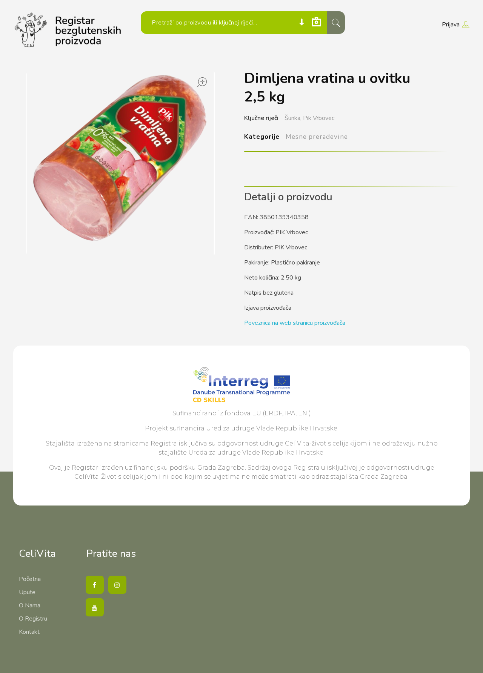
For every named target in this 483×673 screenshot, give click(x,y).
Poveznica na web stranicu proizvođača (294, 323)
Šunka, (293, 118)
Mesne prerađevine (317, 136)
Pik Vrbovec (318, 118)
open (202, 82)
